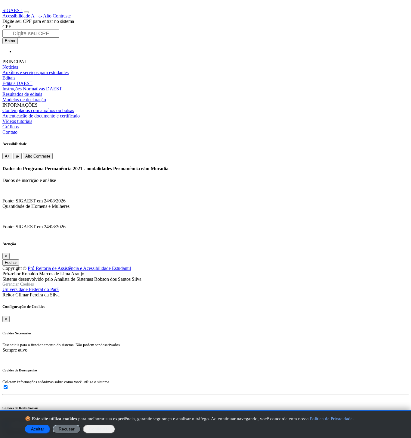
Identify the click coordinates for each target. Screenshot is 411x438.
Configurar (99, 429)
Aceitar (37, 429)
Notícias (10, 67)
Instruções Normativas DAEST (32, 88)
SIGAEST (12, 10)
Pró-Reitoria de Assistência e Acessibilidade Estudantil (79, 268)
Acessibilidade (16, 15)
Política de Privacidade (331, 418)
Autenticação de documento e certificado (41, 115)
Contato (9, 132)
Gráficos (10, 126)
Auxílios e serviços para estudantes (35, 72)
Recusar (67, 429)
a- (40, 15)
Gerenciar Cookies (18, 284)
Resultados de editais (22, 94)
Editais (8, 77)
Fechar (11, 262)
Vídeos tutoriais (17, 121)
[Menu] (26, 12)
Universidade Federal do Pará (30, 289)
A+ (34, 15)
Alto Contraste (57, 15)
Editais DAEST (17, 83)
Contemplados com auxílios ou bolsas (38, 110)
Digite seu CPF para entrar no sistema (38, 21)
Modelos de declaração (24, 99)
